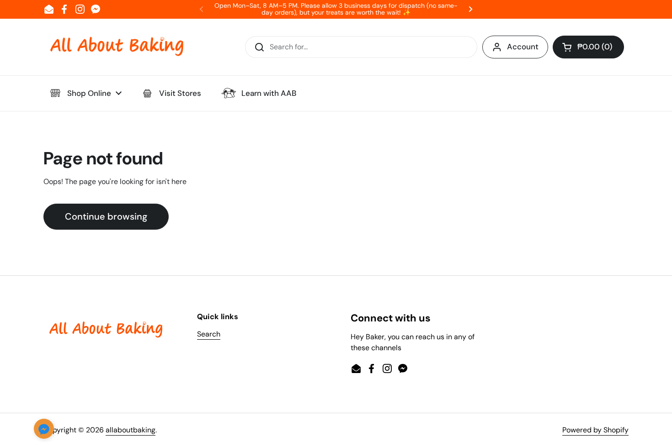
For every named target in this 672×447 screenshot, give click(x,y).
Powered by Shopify (595, 430)
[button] (588, 47)
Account (523, 47)
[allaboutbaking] (116, 47)
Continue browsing (106, 216)
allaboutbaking (130, 430)
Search (208, 334)
